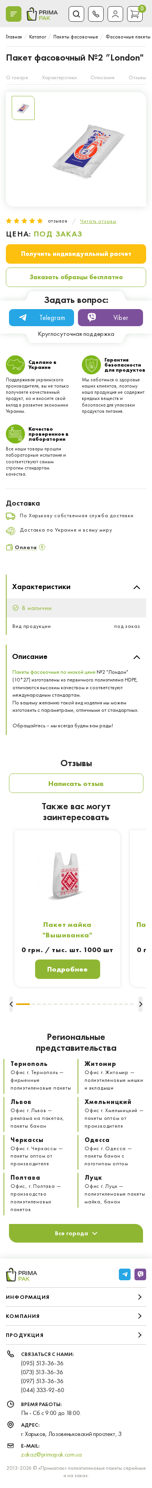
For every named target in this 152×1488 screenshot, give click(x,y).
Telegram (52, 317)
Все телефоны (96, 14)
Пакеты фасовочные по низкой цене (53, 671)
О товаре (17, 77)
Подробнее (67, 969)
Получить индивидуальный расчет (76, 254)
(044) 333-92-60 (42, 1390)
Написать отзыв (76, 783)
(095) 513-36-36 (42, 1363)
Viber (121, 317)
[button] (23, 1004)
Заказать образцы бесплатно (76, 277)
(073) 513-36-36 (42, 1372)
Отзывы (137, 77)
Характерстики (59, 77)
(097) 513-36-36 (42, 1381)
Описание (102, 77)
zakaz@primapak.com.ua (51, 1454)
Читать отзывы (98, 221)
